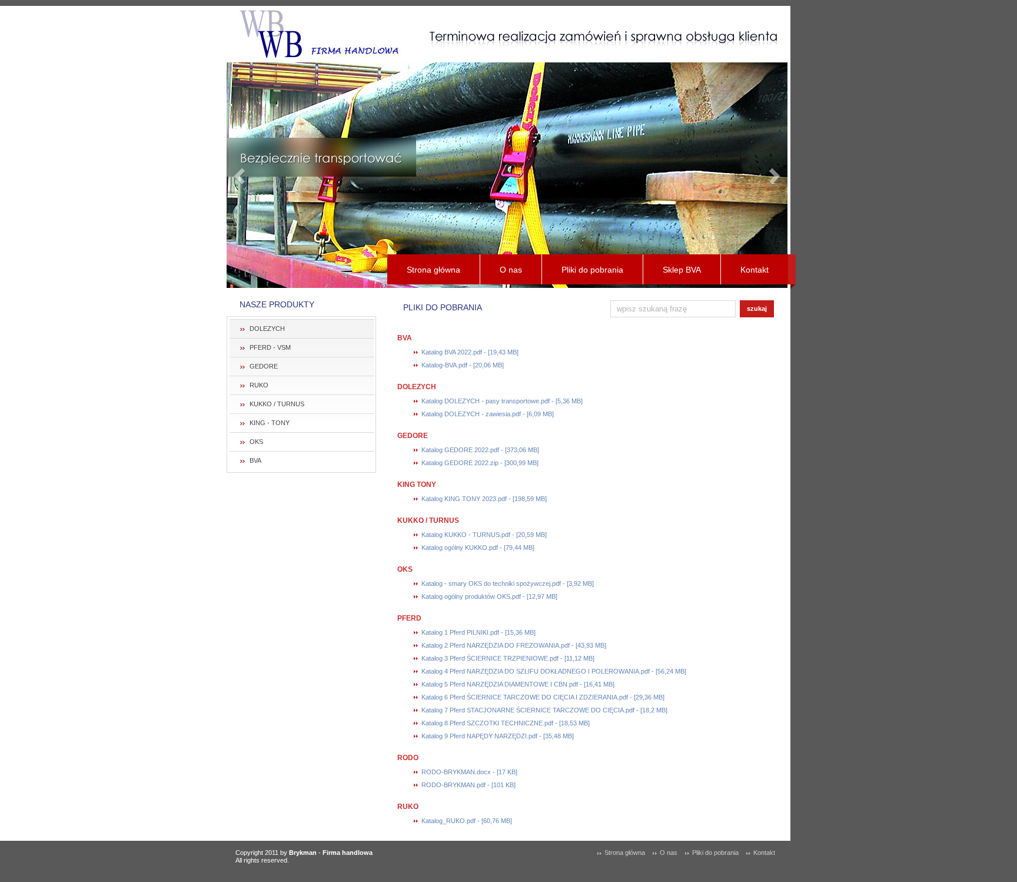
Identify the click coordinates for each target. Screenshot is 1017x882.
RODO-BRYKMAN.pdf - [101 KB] (468, 784)
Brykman (303, 852)
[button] (241, 175)
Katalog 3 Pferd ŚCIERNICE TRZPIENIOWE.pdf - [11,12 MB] (507, 658)
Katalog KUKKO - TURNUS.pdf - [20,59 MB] (484, 534)
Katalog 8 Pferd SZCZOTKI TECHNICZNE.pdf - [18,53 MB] (505, 723)
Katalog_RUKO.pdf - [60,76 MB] (466, 820)
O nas (511, 269)
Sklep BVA (682, 269)
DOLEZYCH (267, 328)
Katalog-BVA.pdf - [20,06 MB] (462, 365)
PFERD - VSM (270, 347)
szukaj (757, 308)
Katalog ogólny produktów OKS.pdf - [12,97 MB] (489, 596)
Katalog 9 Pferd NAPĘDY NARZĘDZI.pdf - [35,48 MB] (497, 736)
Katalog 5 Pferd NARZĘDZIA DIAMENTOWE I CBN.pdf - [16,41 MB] (517, 684)
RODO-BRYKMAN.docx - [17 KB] (469, 771)
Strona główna (433, 269)
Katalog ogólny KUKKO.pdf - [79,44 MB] (477, 547)
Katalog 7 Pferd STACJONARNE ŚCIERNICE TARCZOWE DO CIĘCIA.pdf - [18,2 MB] (544, 710)
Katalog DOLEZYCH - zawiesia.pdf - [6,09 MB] (487, 413)
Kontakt (754, 269)
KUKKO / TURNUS (277, 403)
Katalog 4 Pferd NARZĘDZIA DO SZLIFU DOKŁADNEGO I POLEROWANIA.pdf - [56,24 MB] (553, 671)
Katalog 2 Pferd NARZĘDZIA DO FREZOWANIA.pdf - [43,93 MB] (513, 645)
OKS (256, 441)
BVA (255, 460)
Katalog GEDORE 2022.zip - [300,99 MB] (480, 462)
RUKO (259, 385)
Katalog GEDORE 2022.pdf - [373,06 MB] (480, 449)
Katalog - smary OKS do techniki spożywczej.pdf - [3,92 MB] (507, 583)
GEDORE (264, 366)
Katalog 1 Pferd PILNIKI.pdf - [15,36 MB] (478, 632)
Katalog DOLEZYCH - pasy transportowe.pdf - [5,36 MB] (502, 400)
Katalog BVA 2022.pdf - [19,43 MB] (470, 352)
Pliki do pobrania (592, 269)
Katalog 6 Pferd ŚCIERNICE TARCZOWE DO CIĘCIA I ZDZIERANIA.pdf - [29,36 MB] (542, 697)
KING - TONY (270, 422)
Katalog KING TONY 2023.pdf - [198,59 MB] (484, 498)
